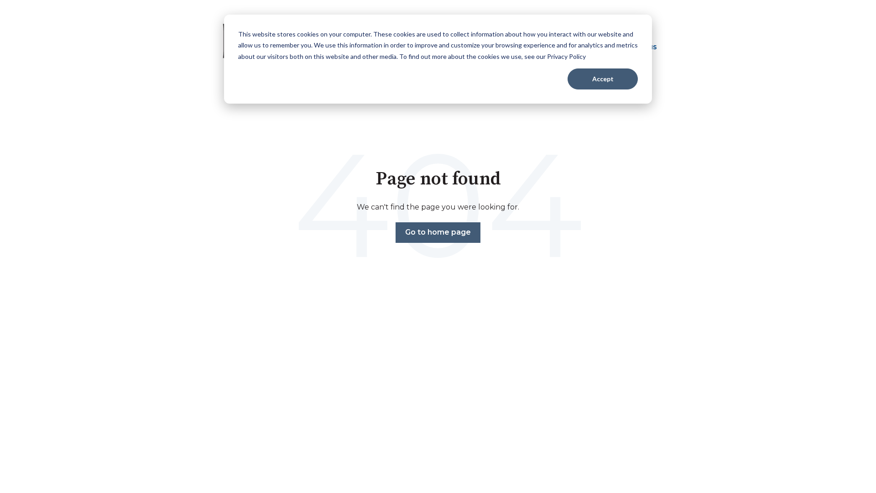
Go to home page (438, 232)
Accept (603, 79)
